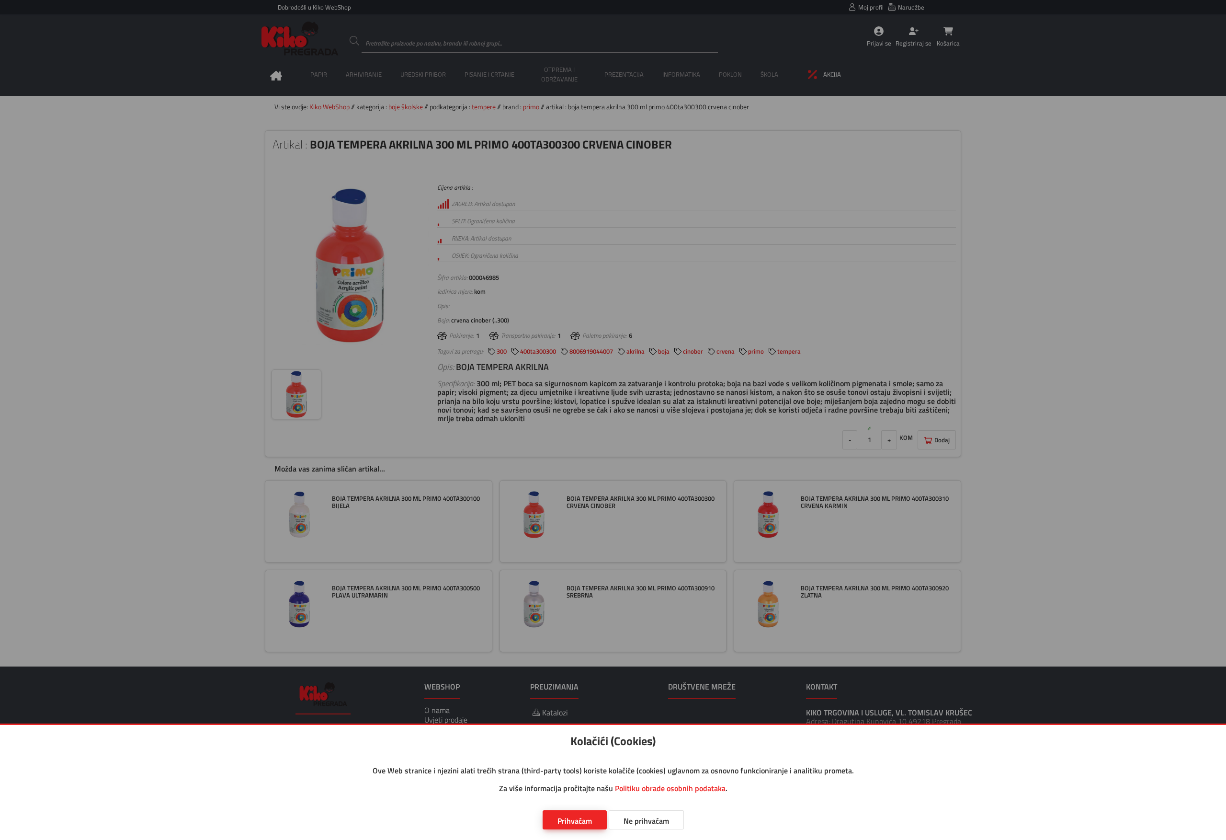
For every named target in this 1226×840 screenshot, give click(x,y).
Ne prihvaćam (646, 821)
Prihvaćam (574, 821)
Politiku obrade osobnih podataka (670, 788)
